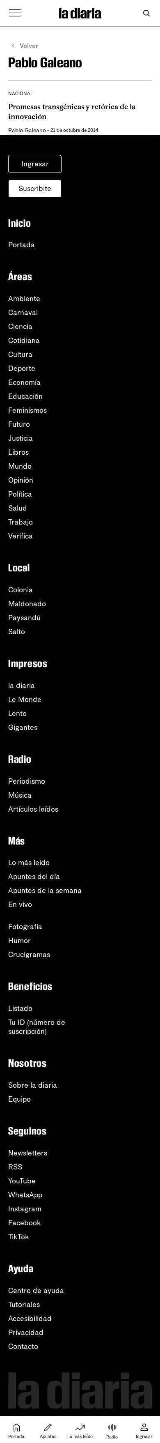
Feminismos (27, 410)
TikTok (18, 1236)
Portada (21, 244)
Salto (16, 631)
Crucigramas (29, 954)
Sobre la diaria (32, 1085)
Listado (20, 1008)
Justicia (20, 438)
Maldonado (27, 603)
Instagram (24, 1208)
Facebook (24, 1222)
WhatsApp (25, 1194)
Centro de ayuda (36, 1290)
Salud (17, 508)
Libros (18, 452)
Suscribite (34, 188)
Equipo (19, 1099)
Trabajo (20, 522)
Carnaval (23, 312)
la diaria (21, 685)
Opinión (20, 480)
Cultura (20, 354)
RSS (15, 1166)
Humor (19, 940)
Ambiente (24, 298)
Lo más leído (29, 862)
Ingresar (35, 163)
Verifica (20, 536)
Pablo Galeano (27, 130)
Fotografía (25, 926)
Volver (29, 46)
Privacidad (25, 1332)
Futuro (19, 424)
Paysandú (24, 617)
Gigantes (22, 727)
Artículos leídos (33, 809)
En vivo (20, 904)
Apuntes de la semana (45, 890)
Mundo (20, 466)
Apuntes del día (34, 876)
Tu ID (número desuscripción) (36, 1027)
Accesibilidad (30, 1318)
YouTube (22, 1180)
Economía (24, 382)
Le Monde (24, 699)
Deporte (21, 368)
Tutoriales (24, 1304)
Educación (25, 396)
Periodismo (26, 781)
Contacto (23, 1346)
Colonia (20, 589)
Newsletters (27, 1153)
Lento (17, 713)
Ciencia (20, 326)
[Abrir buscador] (146, 13)
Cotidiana (24, 340)
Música (20, 795)
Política (20, 494)
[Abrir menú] (14, 13)
